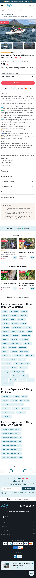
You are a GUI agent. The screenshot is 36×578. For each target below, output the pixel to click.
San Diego (21, 319)
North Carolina (15, 343)
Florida (13, 331)
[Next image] (34, 45)
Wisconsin (6, 376)
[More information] (20, 52)
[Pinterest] (33, 506)
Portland (14, 351)
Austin (14, 359)
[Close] (32, 566)
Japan (4, 380)
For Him (24, 396)
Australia (22, 380)
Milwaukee (16, 376)
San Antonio (6, 364)
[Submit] (2, 10)
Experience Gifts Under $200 (12, 445)
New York (5, 323)
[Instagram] (23, 506)
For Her (16, 396)
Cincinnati (12, 347)
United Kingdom (8, 384)
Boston (5, 315)
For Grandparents (8, 413)
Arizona (14, 323)
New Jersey (24, 339)
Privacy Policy (8, 493)
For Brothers (7, 417)
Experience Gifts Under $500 (12, 453)
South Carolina (18, 355)
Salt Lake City (25, 364)
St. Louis (14, 339)
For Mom (5, 400)
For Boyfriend (24, 400)
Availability (5, 171)
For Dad (14, 400)
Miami (12, 319)
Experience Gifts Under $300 (12, 449)
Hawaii (30, 331)
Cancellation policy (7, 197)
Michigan (5, 335)
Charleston (29, 355)
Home (3, 14)
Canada (25, 376)
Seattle (5, 319)
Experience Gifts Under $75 (11, 433)
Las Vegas (14, 315)
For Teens (25, 409)
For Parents (6, 409)
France (31, 380)
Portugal (13, 380)
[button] (31, 573)
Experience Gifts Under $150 (12, 441)
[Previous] (1, 470)
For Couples (6, 396)
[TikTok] (30, 506)
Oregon (5, 351)
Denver (5, 331)
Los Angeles (14, 311)
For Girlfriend (7, 404)
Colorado (28, 327)
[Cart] (30, 5)
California (6, 327)
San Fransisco (16, 327)
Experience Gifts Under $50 (11, 429)
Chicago (24, 311)
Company (4, 522)
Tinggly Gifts (5, 534)
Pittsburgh (6, 355)
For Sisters (21, 413)
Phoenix (23, 323)
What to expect (6, 187)
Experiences (9, 14)
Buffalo (5, 343)
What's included (6, 176)
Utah (15, 364)
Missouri (5, 339)
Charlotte (27, 343)
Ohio (4, 347)
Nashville (5, 359)
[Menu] (2, 5)
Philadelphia (24, 351)
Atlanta (22, 359)
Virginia (14, 368)
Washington (6, 372)
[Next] (33, 30)
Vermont (5, 368)
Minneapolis (26, 335)
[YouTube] (27, 506)
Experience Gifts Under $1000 (12, 457)
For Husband (19, 404)
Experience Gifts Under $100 (12, 437)
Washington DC (19, 372)
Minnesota (15, 335)
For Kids (16, 409)
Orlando (21, 331)
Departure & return (7, 181)
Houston (23, 315)
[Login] (33, 5)
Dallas (4, 311)
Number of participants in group (9, 73)
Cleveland (22, 347)
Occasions (4, 530)
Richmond (23, 368)
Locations (4, 526)
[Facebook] (20, 506)
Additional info (6, 192)
